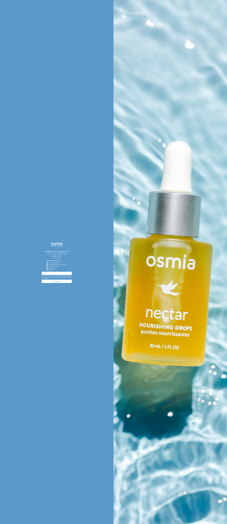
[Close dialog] (225, 1)
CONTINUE (57, 281)
